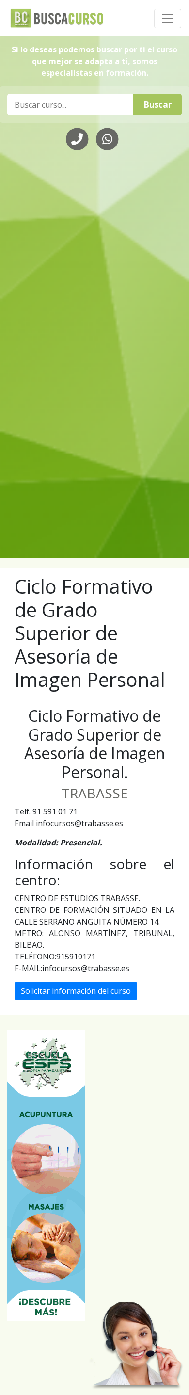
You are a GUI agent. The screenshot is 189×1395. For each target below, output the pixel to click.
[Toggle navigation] (167, 18)
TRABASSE (95, 793)
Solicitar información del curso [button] (76, 991)
